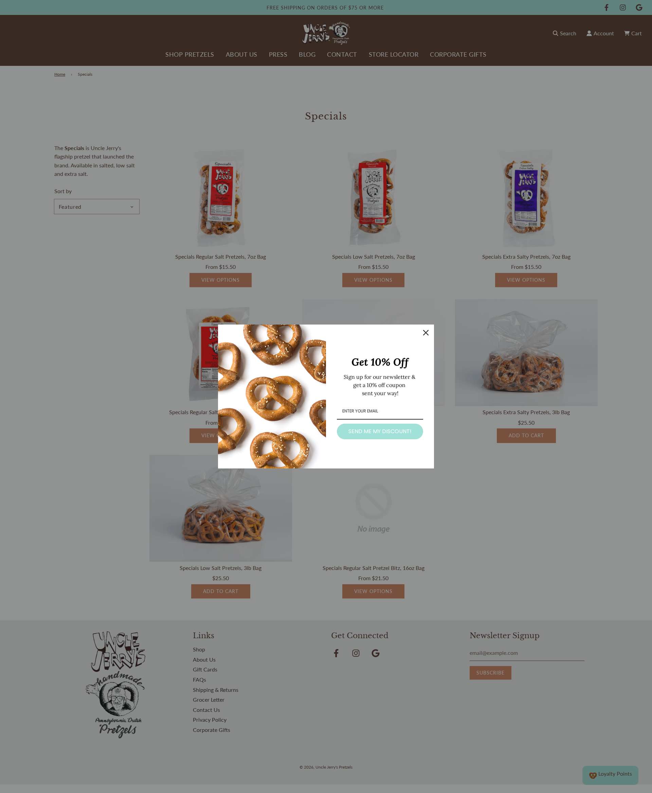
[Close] (426, 333)
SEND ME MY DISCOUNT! (380, 431)
